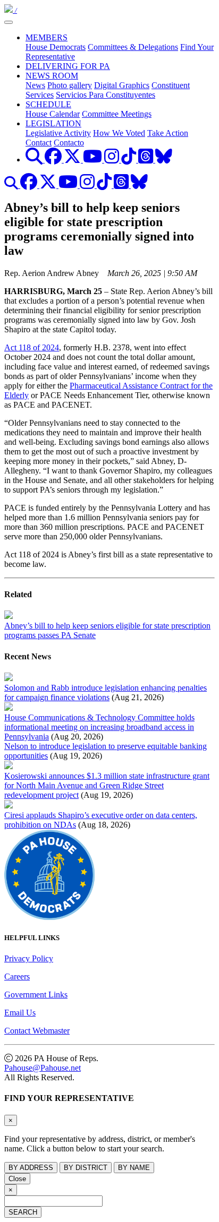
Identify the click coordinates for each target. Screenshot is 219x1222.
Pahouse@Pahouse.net (42, 1067)
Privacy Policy (28, 958)
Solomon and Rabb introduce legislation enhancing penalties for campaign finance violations (105, 692)
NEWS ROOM (52, 75)
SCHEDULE (48, 104)
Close (17, 1179)
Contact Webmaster (37, 1030)
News (35, 85)
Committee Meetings (116, 113)
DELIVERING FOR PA (68, 66)
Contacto (69, 142)
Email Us (20, 1012)
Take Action (167, 132)
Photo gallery (69, 85)
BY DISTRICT (85, 1168)
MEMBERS (47, 37)
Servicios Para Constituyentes (105, 94)
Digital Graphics (121, 85)
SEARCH (23, 1212)
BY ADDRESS (31, 1168)
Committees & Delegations (133, 46)
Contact (39, 142)
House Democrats (56, 46)
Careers (17, 976)
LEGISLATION (53, 123)
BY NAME (134, 1168)
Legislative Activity (58, 132)
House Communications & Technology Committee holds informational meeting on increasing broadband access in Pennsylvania (99, 727)
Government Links (36, 994)
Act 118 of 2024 (31, 347)
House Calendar (53, 113)
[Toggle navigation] (8, 22)
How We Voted (119, 132)
